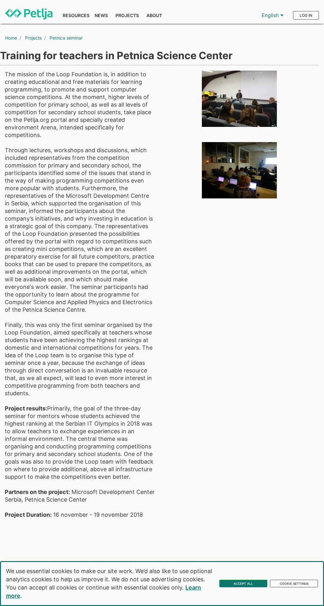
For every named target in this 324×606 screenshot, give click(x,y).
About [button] (154, 15)
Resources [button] (76, 15)
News (101, 15)
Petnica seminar (66, 38)
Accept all (243, 583)
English (271, 15)
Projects (127, 15)
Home (11, 38)
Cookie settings (294, 583)
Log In (306, 15)
